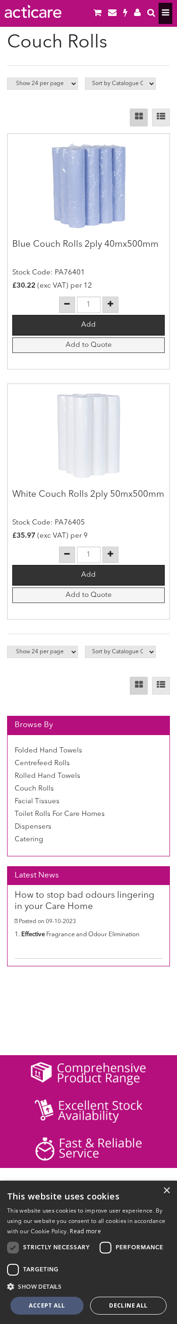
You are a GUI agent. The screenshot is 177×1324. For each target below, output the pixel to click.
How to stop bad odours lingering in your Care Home (84, 901)
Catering (29, 839)
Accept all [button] (47, 1305)
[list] (161, 117)
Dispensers (33, 826)
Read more (85, 1231)
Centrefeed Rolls (42, 763)
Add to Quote (89, 345)
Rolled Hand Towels (47, 776)
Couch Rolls (34, 788)
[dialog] (88, 1252)
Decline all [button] (128, 1305)
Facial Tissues (37, 801)
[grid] (139, 117)
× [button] (166, 1190)
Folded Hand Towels (48, 750)
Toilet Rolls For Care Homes (60, 814)
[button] (88, 1287)
